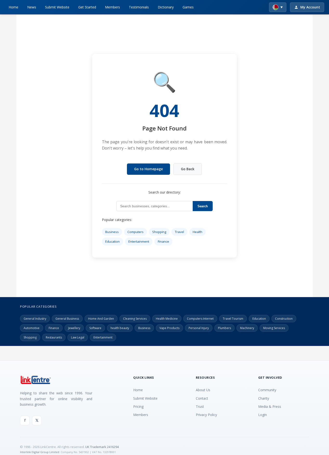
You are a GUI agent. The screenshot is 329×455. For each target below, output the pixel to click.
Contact (202, 398)
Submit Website (57, 7)
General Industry (35, 319)
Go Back (187, 169)
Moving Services (274, 328)
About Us (203, 390)
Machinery (247, 328)
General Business (67, 319)
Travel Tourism (233, 319)
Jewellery (74, 328)
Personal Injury (199, 328)
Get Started (87, 7)
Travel (179, 232)
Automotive (31, 328)
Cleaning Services (135, 319)
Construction (284, 319)
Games (188, 7)
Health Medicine (167, 319)
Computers (135, 232)
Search (202, 206)
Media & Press (269, 406)
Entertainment (138, 241)
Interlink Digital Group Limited (39, 452)
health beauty (120, 328)
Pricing (138, 406)
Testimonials (139, 7)
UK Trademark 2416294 (102, 447)
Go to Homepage (148, 169)
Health (197, 232)
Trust (200, 406)
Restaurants (54, 337)
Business (112, 232)
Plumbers (224, 328)
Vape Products (169, 328)
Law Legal (77, 337)
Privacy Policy (206, 414)
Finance (163, 241)
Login (262, 414)
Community (267, 390)
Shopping (159, 232)
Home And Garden (101, 319)
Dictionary (166, 7)
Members (112, 7)
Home (13, 7)
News (31, 7)
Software (95, 328)
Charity (263, 398)
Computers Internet (200, 319)
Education (112, 241)
